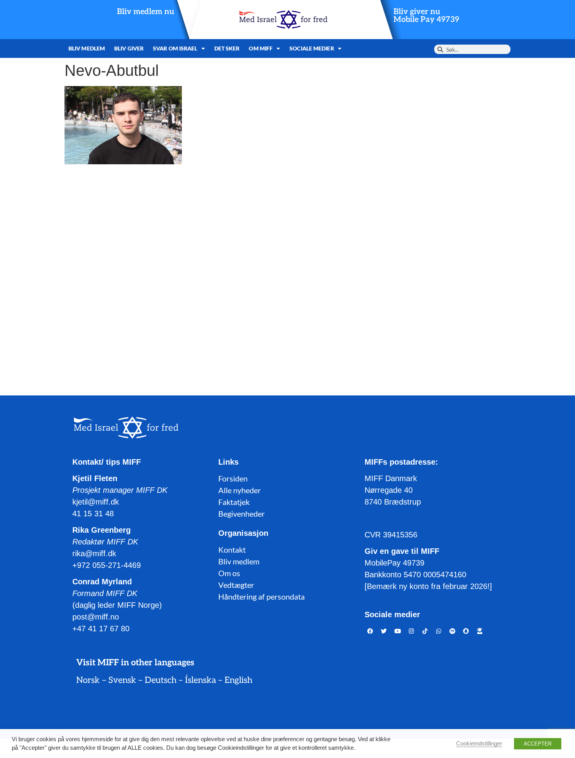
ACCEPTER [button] (538, 744)
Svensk (122, 680)
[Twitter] (384, 631)
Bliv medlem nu (145, 11)
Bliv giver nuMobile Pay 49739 (426, 15)
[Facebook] (370, 631)
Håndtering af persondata (261, 596)
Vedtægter (236, 584)
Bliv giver (129, 48)
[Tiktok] (425, 631)
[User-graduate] (480, 631)
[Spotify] (452, 631)
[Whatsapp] (439, 631)
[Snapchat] (466, 631)
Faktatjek (234, 502)
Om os (229, 573)
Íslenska (200, 680)
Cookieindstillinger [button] (479, 743)
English (238, 680)
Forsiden (233, 478)
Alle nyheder (239, 490)
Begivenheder (241, 513)
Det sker (227, 48)
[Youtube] (398, 631)
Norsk (88, 680)
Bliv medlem (86, 48)
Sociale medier (311, 48)
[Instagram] (411, 631)
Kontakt (232, 549)
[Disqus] (287, 270)
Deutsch (160, 680)
